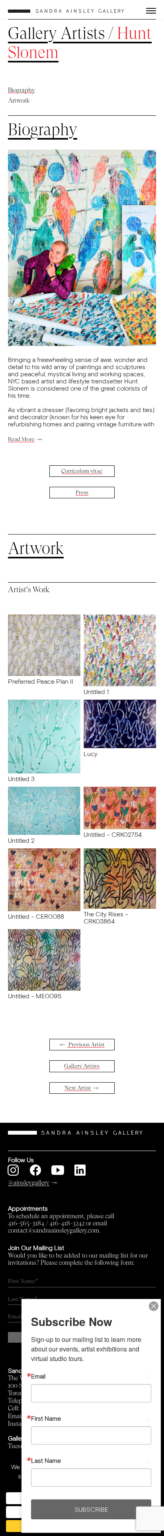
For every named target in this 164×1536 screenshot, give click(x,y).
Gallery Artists (56, 34)
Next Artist (77, 1088)
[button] (143, 11)
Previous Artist (86, 1044)
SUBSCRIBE (91, 1509)
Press (82, 492)
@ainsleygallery (28, 1182)
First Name (46, 1418)
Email (38, 1376)
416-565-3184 (26, 1223)
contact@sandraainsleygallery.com (53, 1230)
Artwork (18, 100)
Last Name (46, 1460)
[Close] (153, 1306)
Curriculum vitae (81, 471)
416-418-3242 (66, 1223)
